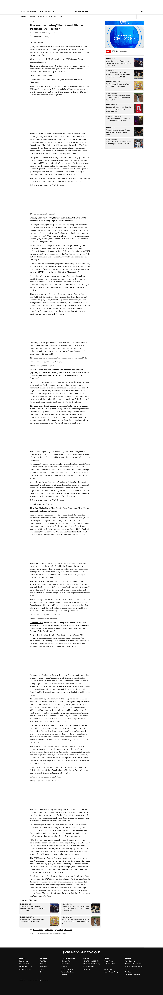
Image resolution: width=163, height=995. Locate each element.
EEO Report (86, 969)
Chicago (23, 17)
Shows (47, 11)
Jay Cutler (59, 930)
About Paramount (130, 961)
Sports (48, 16)
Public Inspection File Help (91, 964)
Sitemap (64, 974)
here (49, 896)
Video (56, 16)
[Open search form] (142, 11)
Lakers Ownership (25, 969)
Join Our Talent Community (134, 966)
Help (126, 969)
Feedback (128, 972)
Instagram (43, 966)
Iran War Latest (24, 964)
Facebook (43, 964)
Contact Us (65, 966)
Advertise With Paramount (133, 964)
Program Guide (66, 964)
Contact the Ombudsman (133, 974)
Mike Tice (68, 930)
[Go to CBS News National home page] (81, 11)
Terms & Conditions (68, 972)
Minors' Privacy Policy (111, 972)
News (32, 16)
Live (40, 11)
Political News (23, 961)
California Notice (109, 964)
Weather (40, 16)
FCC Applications (88, 966)
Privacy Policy (108, 961)
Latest (22, 11)
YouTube (43, 961)
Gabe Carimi (38, 930)
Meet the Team (66, 961)
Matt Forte (49, 930)
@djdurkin (73, 893)
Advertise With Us (67, 969)
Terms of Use (108, 969)
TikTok (42, 969)
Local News (31, 11)
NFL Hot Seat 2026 (25, 966)
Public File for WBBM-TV (91, 961)
